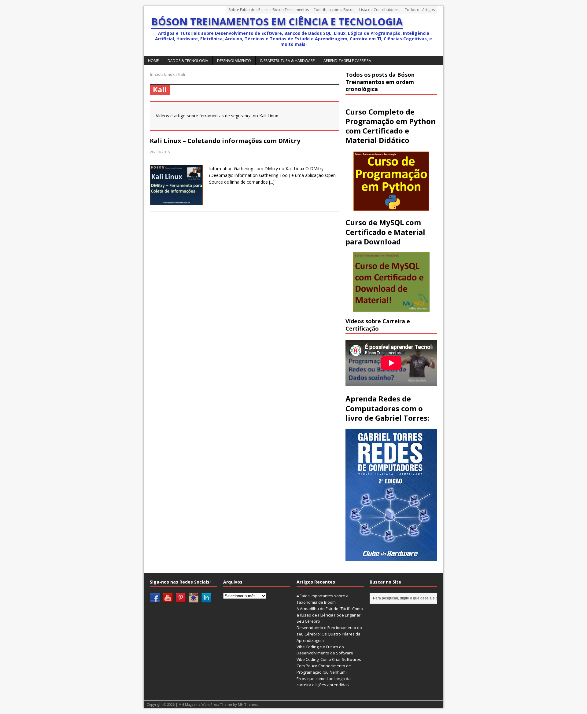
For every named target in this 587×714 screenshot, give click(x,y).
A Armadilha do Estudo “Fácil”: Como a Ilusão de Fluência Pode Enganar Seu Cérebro (330, 615)
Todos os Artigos (420, 9)
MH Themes (248, 704)
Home (153, 60)
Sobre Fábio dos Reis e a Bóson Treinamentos (269, 9)
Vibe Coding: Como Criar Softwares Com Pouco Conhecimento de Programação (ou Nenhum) (329, 666)
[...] (272, 182)
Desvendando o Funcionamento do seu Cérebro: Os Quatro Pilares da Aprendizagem (329, 634)
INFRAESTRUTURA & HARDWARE (287, 60)
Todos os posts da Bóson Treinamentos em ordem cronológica (380, 82)
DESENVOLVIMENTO (234, 60)
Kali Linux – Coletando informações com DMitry (225, 141)
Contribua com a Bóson (334, 9)
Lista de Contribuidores (379, 9)
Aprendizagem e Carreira (347, 60)
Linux (169, 74)
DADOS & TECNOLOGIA (188, 60)
